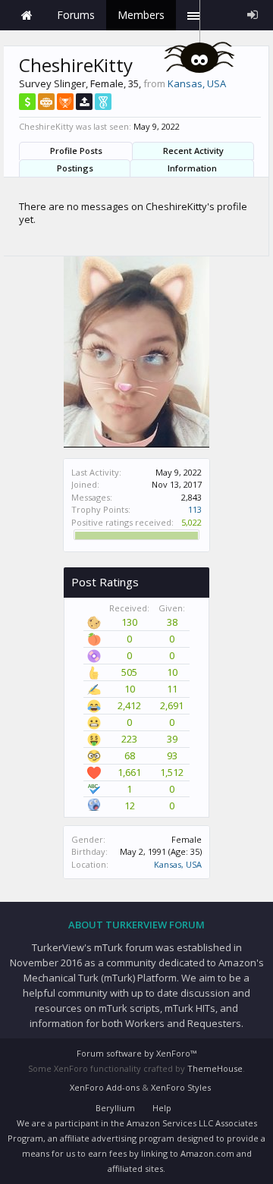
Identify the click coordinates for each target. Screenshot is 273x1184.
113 (195, 509)
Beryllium (115, 1107)
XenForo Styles (181, 1087)
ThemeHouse (215, 1068)
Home (27, 15)
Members (141, 15)
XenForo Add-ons (105, 1087)
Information (192, 168)
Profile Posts (76, 150)
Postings (75, 168)
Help (161, 1107)
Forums (76, 15)
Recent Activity (193, 150)
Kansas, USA (178, 864)
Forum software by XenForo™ (136, 1053)
